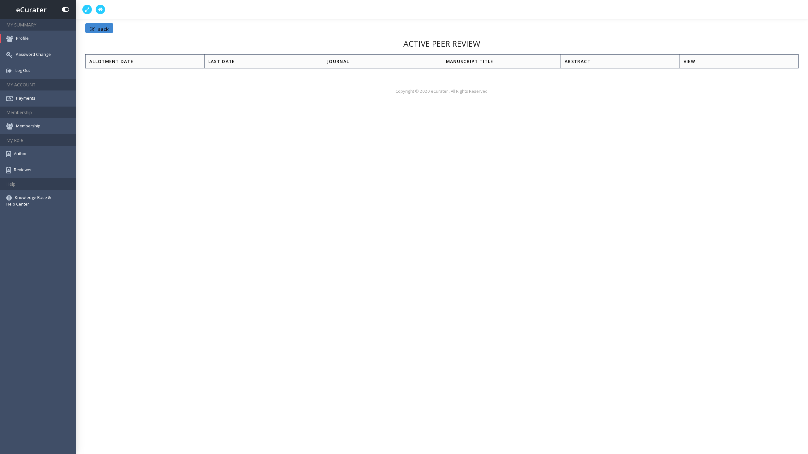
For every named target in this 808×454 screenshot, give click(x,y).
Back (102, 29)
